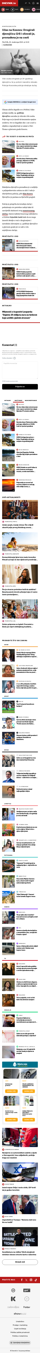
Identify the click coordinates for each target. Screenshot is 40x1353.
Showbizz (27, 9)
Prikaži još (20, 1262)
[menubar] (33, 3)
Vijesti (7, 9)
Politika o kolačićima (20, 1336)
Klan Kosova (28, 194)
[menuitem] (33, 3)
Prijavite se (20, 387)
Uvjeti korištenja (20, 1329)
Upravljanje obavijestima (21, 1342)
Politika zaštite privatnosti (20, 1332)
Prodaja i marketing (20, 1325)
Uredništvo (20, 1321)
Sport (16, 9)
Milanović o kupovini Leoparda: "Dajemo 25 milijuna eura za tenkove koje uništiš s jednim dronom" (19, 315)
